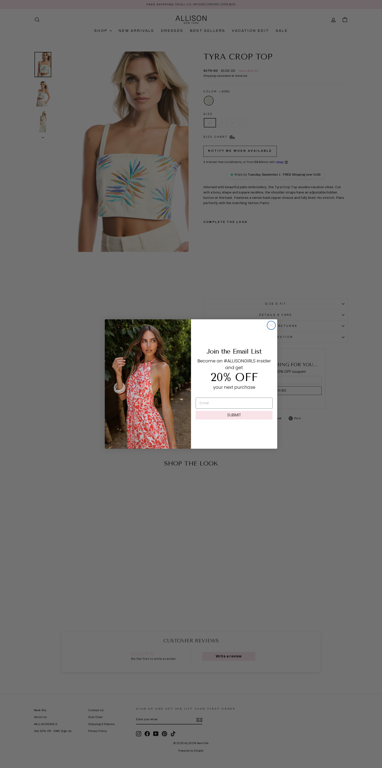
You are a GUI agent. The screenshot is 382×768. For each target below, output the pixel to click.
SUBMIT (234, 415)
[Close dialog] (271, 325)
